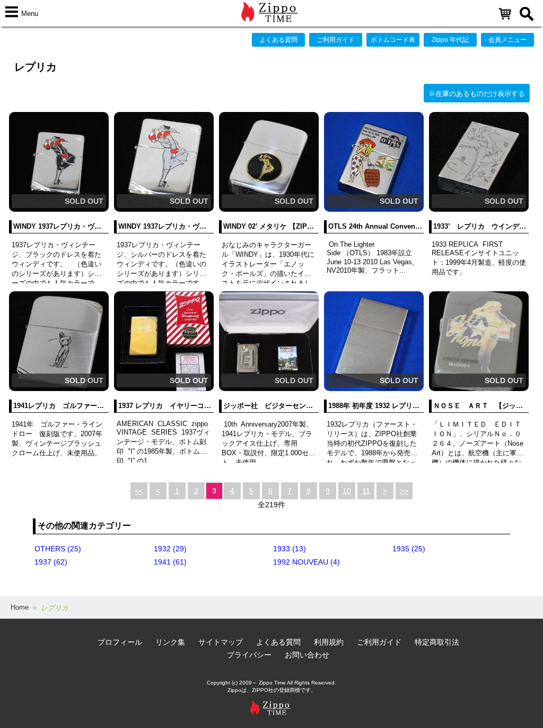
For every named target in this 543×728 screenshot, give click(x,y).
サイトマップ (220, 642)
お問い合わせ (307, 655)
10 (347, 491)
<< (139, 491)
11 (366, 491)
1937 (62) (50, 562)
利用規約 (329, 642)
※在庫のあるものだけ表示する (476, 94)
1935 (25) (408, 548)
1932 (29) (170, 548)
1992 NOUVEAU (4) (306, 562)
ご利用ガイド (336, 40)
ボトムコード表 (393, 40)
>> (404, 491)
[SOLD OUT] (59, 209)
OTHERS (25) (57, 548)
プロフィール (120, 642)
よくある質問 (278, 40)
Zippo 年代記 (450, 40)
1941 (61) (170, 562)
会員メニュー (507, 40)
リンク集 (170, 642)
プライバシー (249, 655)
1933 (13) (289, 548)
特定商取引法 (437, 642)
